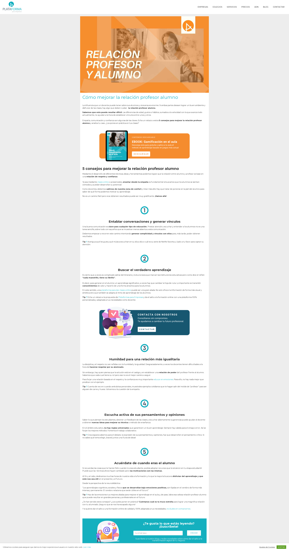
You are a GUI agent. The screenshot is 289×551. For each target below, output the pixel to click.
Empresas (203, 7)
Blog (265, 7)
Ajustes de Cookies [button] (267, 547)
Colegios (217, 7)
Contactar (278, 7)
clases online (103, 182)
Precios (245, 7)
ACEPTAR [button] (281, 547)
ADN (256, 7)
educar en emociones (163, 379)
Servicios (232, 7)
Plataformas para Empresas (130, 297)
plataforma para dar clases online (116, 290)
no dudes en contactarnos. (179, 509)
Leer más (87, 547)
